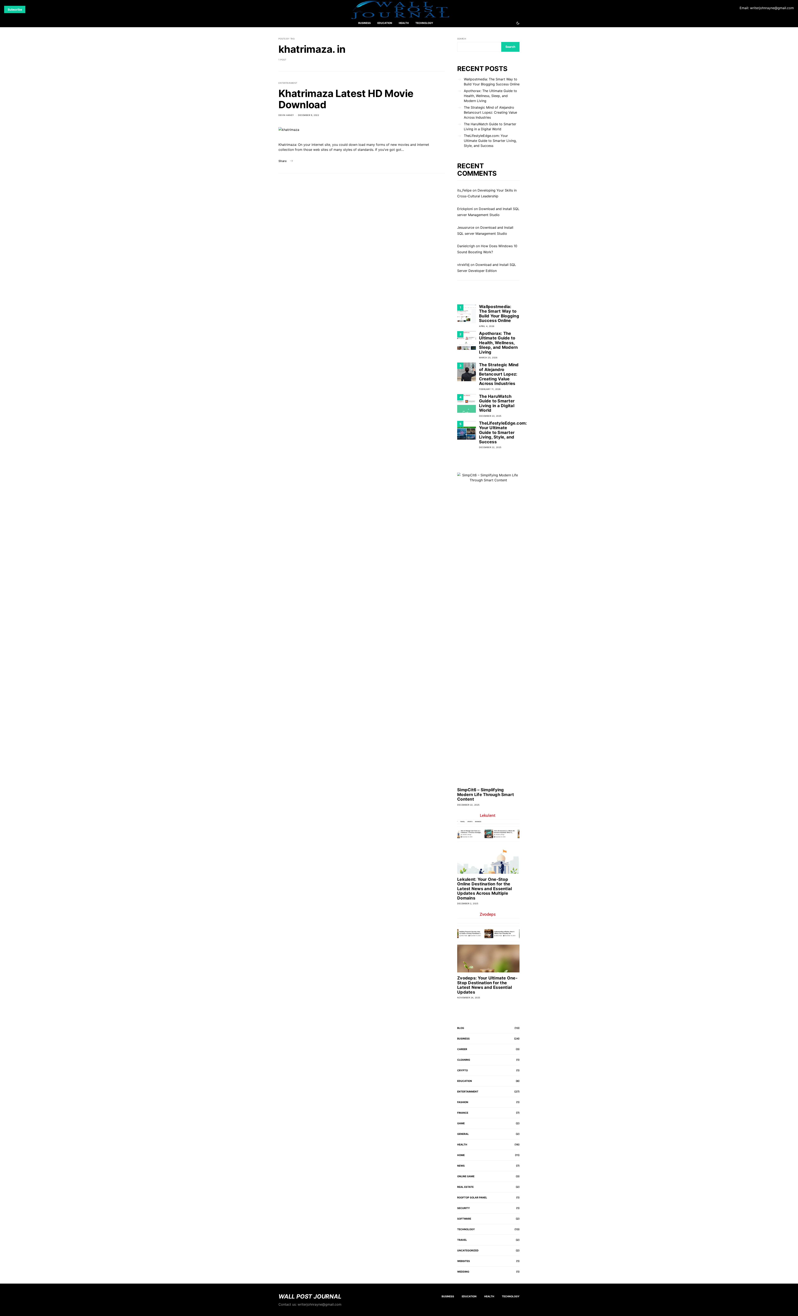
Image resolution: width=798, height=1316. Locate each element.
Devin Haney (286, 115)
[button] (518, 23)
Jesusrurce (465, 227)
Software (464, 1218)
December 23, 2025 (490, 416)
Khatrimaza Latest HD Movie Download (345, 99)
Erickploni (465, 209)
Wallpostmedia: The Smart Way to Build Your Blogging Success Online (492, 81)
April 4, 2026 (486, 326)
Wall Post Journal (309, 1296)
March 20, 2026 (488, 357)
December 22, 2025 (490, 447)
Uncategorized (468, 1250)
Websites (463, 1261)
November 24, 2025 (468, 997)
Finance (462, 1112)
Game (461, 1123)
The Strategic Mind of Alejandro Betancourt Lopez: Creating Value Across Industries (490, 112)
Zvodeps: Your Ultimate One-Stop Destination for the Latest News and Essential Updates (487, 985)
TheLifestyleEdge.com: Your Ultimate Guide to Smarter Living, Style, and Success (490, 141)
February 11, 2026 (490, 389)
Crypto (462, 1070)
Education (384, 23)
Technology (424, 23)
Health (404, 23)
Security (463, 1208)
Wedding (463, 1271)
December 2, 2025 (467, 903)
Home (461, 1155)
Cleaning (463, 1059)
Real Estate (465, 1186)
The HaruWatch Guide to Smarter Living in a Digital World (490, 126)
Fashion (462, 1102)
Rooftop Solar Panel (472, 1197)
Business (364, 23)
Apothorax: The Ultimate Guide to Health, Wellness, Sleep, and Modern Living (490, 96)
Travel (462, 1239)
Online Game (465, 1176)
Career (462, 1049)
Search (461, 38)
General (463, 1133)
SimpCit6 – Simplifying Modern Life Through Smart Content (485, 794)
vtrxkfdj (463, 265)
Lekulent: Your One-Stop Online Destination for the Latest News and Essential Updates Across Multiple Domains (484, 889)
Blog (460, 1028)
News (461, 1165)
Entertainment (287, 83)
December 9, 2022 (308, 115)
